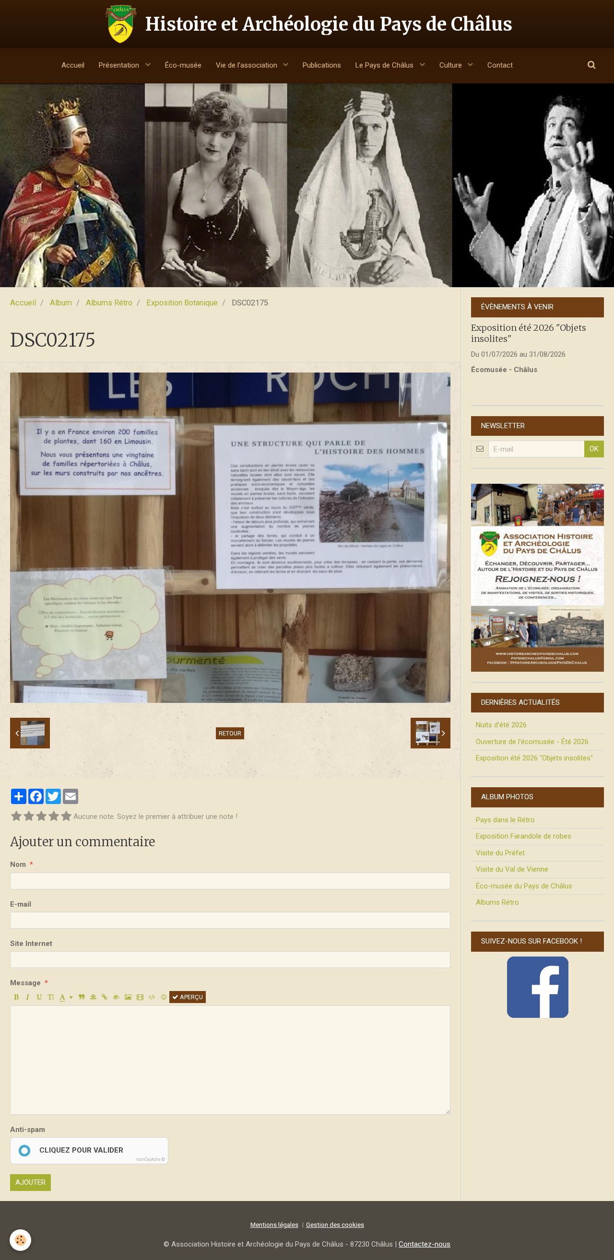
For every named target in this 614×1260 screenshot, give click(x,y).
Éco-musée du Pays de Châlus (524, 886)
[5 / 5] (66, 816)
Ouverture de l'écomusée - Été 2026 (532, 741)
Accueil (72, 65)
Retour (230, 733)
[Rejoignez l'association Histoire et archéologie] (537, 577)
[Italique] (28, 997)
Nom (18, 864)
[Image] (128, 997)
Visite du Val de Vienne (512, 869)
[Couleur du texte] (66, 997)
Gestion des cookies (335, 1224)
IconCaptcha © (150, 1159)
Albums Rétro (109, 302)
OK (594, 448)
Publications (322, 65)
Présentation (120, 65)
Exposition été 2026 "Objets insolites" (534, 758)
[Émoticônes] (164, 997)
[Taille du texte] (51, 997)
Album (61, 302)
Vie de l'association (247, 65)
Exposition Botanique (182, 302)
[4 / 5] (53, 816)
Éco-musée (183, 65)
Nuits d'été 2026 (501, 725)
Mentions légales (274, 1224)
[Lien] (105, 997)
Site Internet (31, 943)
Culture (451, 65)
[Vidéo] (140, 997)
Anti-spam (27, 1129)
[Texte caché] (116, 997)
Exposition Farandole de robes (523, 836)
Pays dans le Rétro (505, 820)
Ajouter (30, 1182)
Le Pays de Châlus (385, 65)
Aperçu (190, 997)
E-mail (20, 904)
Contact (500, 65)
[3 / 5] (41, 816)
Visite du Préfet (500, 853)
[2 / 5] (29, 816)
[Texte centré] (93, 997)
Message (25, 983)
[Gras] (16, 997)
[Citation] (82, 997)
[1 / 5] (16, 816)
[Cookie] (20, 1240)
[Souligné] (39, 997)
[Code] (152, 997)
